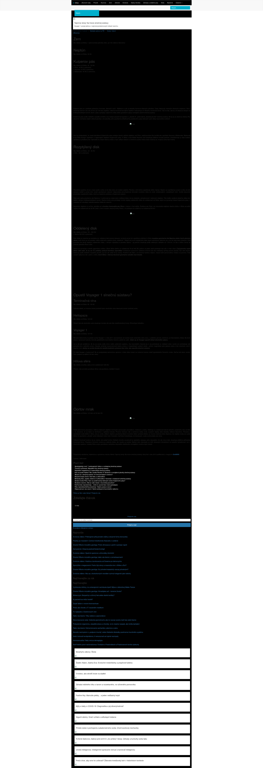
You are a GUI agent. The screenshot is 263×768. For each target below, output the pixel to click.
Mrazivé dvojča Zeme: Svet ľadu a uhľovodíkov (90, 477)
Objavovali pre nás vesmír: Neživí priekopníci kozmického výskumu (96, 489)
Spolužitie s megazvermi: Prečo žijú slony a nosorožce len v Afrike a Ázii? (100, 565)
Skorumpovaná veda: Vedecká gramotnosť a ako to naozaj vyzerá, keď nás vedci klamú (104, 620)
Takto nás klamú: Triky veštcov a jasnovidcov (89, 616)
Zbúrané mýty (86, 3)
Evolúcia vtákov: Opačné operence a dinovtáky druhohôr (93, 553)
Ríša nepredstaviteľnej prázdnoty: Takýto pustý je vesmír (93, 487)
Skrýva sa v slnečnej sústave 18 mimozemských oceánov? (94, 474)
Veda (162, 3)
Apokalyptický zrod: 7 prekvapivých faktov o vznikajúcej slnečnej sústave (98, 466)
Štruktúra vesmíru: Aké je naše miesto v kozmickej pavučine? (94, 483)
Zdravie (117, 3)
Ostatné (178, 3)
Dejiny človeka (135, 3)
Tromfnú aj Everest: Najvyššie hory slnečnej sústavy (91, 468)
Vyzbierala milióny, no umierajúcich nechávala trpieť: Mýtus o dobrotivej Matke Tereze (104, 587)
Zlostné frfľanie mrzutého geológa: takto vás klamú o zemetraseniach (98, 557)
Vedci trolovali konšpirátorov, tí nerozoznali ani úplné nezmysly (95, 636)
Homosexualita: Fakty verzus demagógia (88, 640)
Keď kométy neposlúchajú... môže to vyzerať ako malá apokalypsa (96, 485)
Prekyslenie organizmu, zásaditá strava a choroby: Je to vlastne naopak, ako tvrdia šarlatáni (106, 624)
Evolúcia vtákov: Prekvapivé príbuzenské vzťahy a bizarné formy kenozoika (100, 537)
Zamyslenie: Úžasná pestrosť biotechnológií (89, 549)
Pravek (95, 3)
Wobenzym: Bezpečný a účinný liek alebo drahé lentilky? (93, 595)
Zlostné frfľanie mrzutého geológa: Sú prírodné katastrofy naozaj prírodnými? (100, 569)
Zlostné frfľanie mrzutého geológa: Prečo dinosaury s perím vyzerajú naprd (100, 545)
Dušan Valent (111, 31)
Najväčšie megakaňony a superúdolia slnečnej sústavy (92, 470)
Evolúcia (125, 3)
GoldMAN (175, 454)
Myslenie (170, 3)
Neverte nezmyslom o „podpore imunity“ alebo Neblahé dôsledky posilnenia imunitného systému (108, 632)
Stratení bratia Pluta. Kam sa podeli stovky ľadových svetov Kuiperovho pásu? (100, 481)
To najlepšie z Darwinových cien (85, 612)
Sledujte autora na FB (97, 31)
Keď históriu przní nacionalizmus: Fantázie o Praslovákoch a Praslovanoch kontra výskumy (106, 644)
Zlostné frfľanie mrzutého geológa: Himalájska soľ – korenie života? (97, 591)
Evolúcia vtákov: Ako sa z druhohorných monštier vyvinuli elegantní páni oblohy (102, 573)
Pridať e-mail (131, 525)
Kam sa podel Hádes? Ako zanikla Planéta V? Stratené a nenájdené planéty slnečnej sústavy (105, 472)
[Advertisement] (132, 89)
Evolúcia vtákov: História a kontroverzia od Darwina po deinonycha (97, 561)
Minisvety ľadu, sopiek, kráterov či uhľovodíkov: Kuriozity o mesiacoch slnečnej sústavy (103, 479)
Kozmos (103, 3)
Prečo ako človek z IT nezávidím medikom (88, 607)
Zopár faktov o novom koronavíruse (86, 603)
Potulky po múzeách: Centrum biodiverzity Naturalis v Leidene (95, 541)
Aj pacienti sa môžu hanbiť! (83, 599)
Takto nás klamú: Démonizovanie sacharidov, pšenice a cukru (95, 628)
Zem (110, 3)
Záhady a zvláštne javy (150, 3)
